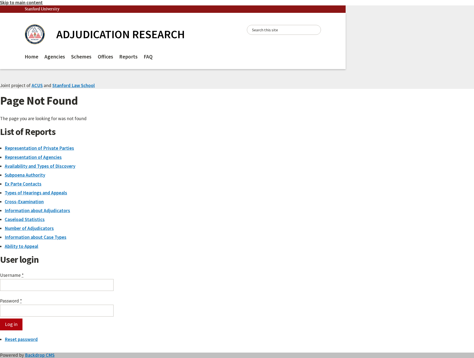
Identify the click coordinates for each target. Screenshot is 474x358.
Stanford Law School (73, 85)
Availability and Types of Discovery (40, 166)
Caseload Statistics (25, 219)
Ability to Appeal (21, 246)
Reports (128, 56)
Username (12, 275)
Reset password (21, 339)
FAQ (148, 56)
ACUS (37, 85)
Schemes (81, 56)
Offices (105, 56)
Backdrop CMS (40, 355)
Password (11, 301)
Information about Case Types (35, 237)
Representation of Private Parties (39, 148)
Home (31, 56)
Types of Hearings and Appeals (36, 193)
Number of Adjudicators (29, 228)
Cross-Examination (24, 202)
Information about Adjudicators (37, 210)
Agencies (54, 56)
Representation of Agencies (33, 157)
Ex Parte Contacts (23, 184)
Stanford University (42, 9)
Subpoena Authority (25, 175)
